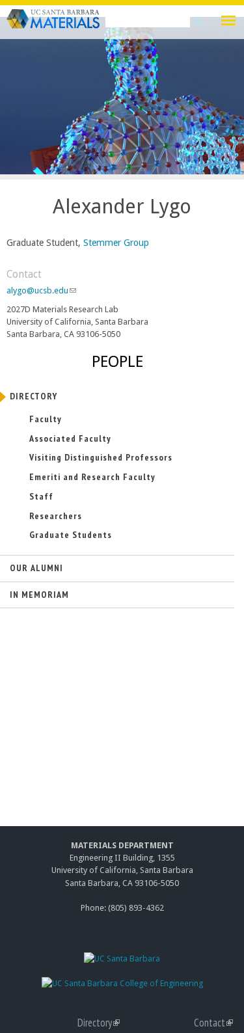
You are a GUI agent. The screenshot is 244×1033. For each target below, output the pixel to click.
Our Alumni (36, 568)
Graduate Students (70, 535)
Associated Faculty (70, 438)
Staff (41, 496)
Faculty (45, 419)
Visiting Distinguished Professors (100, 457)
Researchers (55, 516)
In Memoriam (39, 594)
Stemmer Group (116, 242)
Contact (213, 1022)
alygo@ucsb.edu (41, 290)
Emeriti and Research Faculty (92, 477)
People (117, 362)
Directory (33, 396)
